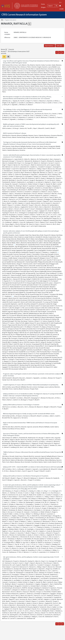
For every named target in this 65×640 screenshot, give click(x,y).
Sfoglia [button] (43, 7)
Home (43, 4)
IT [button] (60, 2)
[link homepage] (6, 6)
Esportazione (49, 46)
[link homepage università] (25, 5)
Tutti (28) (59, 46)
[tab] (4, 56)
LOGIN (61, 9)
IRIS (2, 20)
